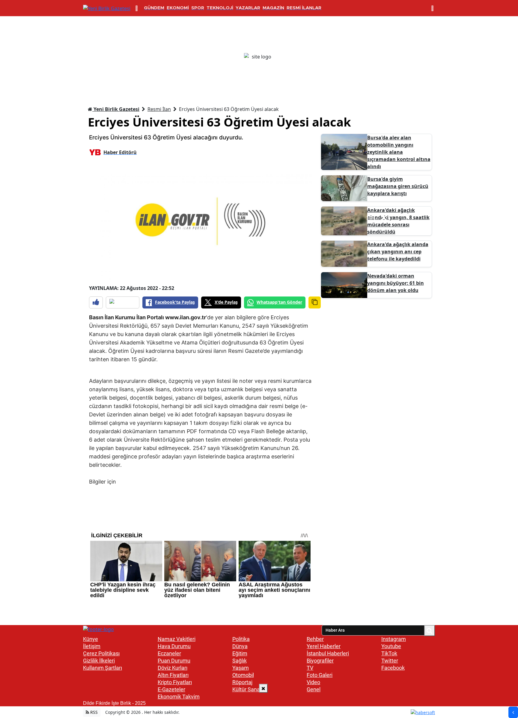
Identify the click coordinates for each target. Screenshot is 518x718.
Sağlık (239, 660)
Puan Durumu (174, 660)
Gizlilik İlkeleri (99, 660)
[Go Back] (513, 712)
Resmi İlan (159, 109)
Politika (241, 639)
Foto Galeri (319, 675)
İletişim (91, 646)
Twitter (389, 660)
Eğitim (239, 653)
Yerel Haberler (324, 646)
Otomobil (243, 675)
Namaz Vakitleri (176, 639)
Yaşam (240, 668)
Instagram (393, 639)
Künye (90, 639)
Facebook (393, 668)
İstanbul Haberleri (328, 653)
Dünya (240, 646)
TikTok (389, 653)
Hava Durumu (174, 646)
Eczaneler (169, 653)
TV (310, 668)
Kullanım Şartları (102, 668)
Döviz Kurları (172, 668)
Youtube (391, 646)
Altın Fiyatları (173, 675)
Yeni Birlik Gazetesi (115, 109)
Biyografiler (320, 660)
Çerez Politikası (101, 653)
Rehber (315, 639)
